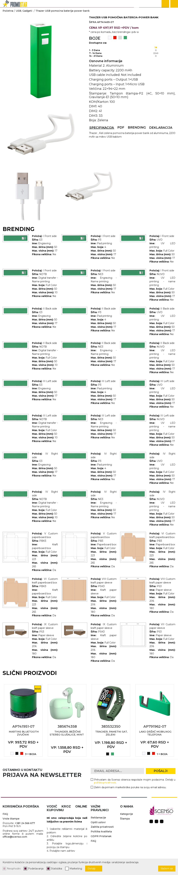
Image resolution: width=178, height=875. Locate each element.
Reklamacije (98, 817)
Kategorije (126, 814)
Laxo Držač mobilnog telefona (155, 733)
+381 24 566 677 (25, 823)
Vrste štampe (11, 818)
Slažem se (167, 868)
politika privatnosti (105, 782)
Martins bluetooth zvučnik (24, 733)
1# (156, 47)
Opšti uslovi (98, 822)
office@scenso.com (15, 836)
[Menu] (174, 4)
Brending (137, 127)
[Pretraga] (165, 4)
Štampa (125, 818)
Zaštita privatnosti (102, 826)
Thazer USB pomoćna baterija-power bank (62, 10)
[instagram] (156, 821)
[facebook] (151, 821)
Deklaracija (160, 128)
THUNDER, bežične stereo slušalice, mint (67, 733)
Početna (8, 10)
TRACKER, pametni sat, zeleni (111, 733)
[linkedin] (161, 821)
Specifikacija (101, 128)
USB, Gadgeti (24, 10)
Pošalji (161, 771)
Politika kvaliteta (101, 831)
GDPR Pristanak (101, 836)
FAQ (5, 814)
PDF (120, 127)
